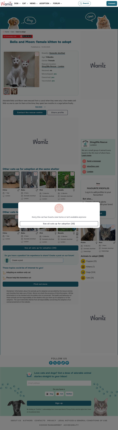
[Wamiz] (6, 3)
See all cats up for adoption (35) (59, 223)
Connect (111, 3)
